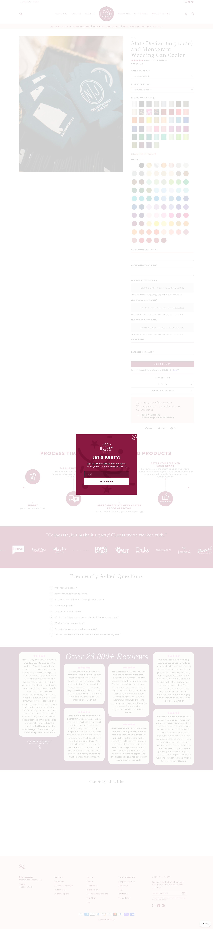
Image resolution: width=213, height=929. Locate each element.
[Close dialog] (134, 437)
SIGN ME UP (106, 481)
